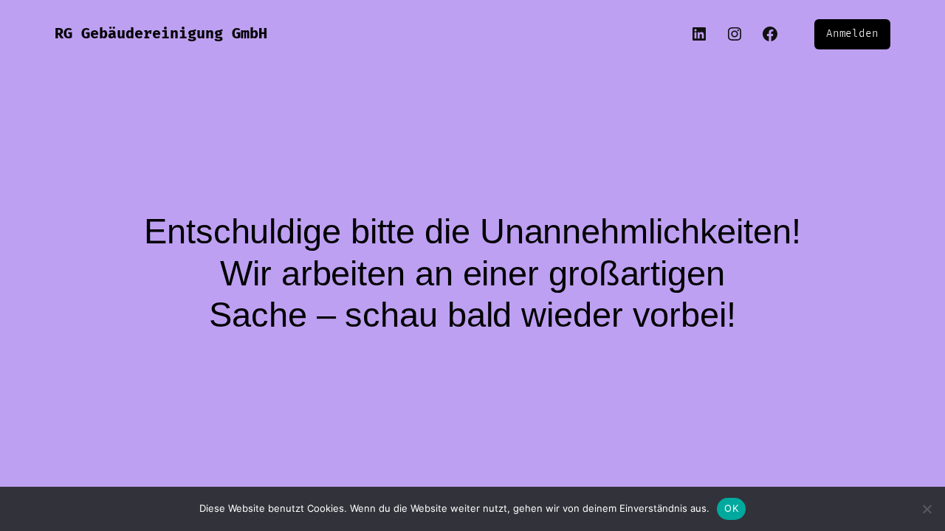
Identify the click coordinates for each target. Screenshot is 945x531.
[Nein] (926, 509)
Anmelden (852, 33)
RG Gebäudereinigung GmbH (161, 34)
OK (731, 508)
